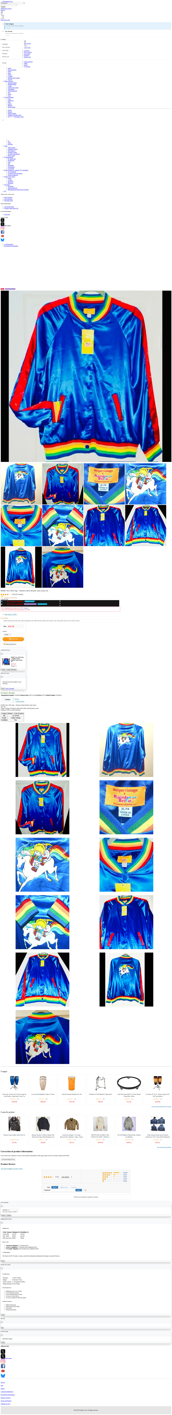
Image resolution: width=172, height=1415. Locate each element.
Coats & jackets (19, 701)
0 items (125, 1181)
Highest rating (63, 1187)
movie (26, 65)
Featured (4, 53)
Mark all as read (5, 20)
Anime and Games (13, 87)
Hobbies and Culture (14, 78)
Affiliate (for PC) (5, 1404)
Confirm (9, 1215)
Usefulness (74, 1187)
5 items (125, 1174)
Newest (55, 1187)
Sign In (3, 10)
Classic (10, 86)
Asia (9, 95)
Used (25, 604)
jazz (9, 92)
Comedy (10, 76)
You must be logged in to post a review (12, 1168)
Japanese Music (12, 83)
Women (4, 63)
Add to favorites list (11, 644)
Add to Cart (14, 639)
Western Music (12, 84)
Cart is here (27, 47)
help (2, 1385)
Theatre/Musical (12, 91)
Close (2, 688)
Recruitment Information (8, 1394)
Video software (28, 62)
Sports (9, 74)
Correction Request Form (8, 1159)
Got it (2, 1261)
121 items (65, 1177)
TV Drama (27, 66)
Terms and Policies (6, 1401)
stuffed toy (11, 100)
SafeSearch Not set (6, 8)
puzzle (10, 104)
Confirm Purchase (11, 669)
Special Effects (12, 70)
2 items (125, 1176)
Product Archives (5, 1398)
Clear (85, 1190)
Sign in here (27, 43)
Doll (9, 102)
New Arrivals (6, 47)
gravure (10, 79)
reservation (5, 50)
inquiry (3, 1388)
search (3, 7)
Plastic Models (12, 113)
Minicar (10, 105)
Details (26, 608)
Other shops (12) (10, 614)
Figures (10, 112)
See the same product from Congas (161, 1106)
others (9, 71)
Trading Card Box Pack (14, 115)
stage (9, 73)
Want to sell (5, 56)
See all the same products (164, 1147)
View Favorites (9, 688)
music (9, 68)
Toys (9, 99)
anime (25, 63)
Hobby (10, 110)
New (18, 601)
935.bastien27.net (7, 1)
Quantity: (5, 1210)
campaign (5, 44)
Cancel (3, 669)
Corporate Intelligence (7, 1391)
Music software (8, 81)
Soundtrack (11, 89)
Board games (11, 107)
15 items (125, 1172)
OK (2, 1327)
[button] (86, 17)
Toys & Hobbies (9, 97)
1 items (125, 1178)
